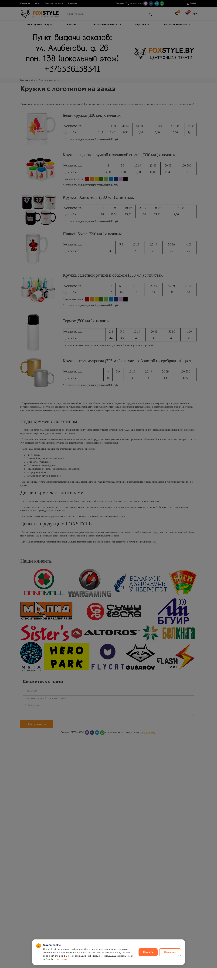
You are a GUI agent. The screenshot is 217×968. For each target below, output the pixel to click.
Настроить (61, 959)
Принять (148, 952)
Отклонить (170, 952)
